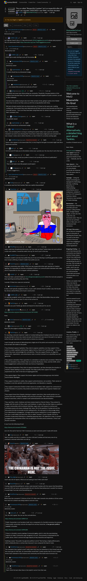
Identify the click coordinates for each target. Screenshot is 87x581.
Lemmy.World (12, 2)
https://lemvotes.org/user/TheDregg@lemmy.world (35, 42)
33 (18, 15)
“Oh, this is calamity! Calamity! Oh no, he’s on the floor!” (73, 88)
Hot (6, 25)
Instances (60, 578)
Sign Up (80, 2)
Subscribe (74, 39)
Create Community (42, 2)
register (20, 20)
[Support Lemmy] (50, 2)
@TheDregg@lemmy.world (40, 40)
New (25, 25)
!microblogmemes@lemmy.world (35, 277)
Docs (66, 578)
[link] (21, 15)
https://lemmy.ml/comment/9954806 (15, 427)
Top (10, 25)
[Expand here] (11, 10)
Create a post (74, 43)
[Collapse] (5, 29)
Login (74, 2)
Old (30, 25)
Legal (54, 578)
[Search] (71, 2)
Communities (23, 2)
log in (14, 20)
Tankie (69, 127)
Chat (35, 25)
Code (70, 578)
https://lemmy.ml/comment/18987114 (16, 518)
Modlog (78, 360)
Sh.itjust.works (70, 150)
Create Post (31, 2)
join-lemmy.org (77, 578)
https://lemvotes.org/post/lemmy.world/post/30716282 (21, 312)
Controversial (18, 25)
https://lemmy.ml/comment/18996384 (16, 530)
